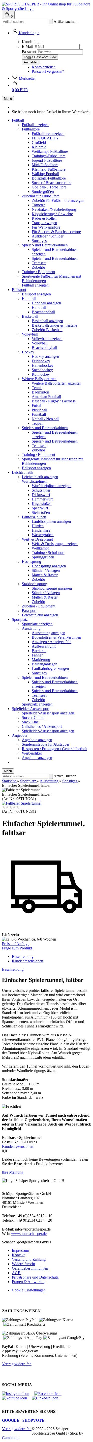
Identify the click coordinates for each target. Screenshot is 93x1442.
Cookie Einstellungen (29, 1290)
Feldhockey (41, 361)
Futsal (36, 405)
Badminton (40, 392)
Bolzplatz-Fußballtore (49, 178)
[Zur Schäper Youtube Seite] (17, 1398)
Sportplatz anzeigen (37, 624)
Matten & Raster (45, 575)
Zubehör (38, 267)
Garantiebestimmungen (30, 1268)
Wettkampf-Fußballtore (50, 151)
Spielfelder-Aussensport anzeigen (48, 713)
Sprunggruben (43, 557)
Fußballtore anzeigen (48, 133)
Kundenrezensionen (27, 961)
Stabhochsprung (34, 584)
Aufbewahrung (44, 646)
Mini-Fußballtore (45, 165)
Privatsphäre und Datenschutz (35, 1277)
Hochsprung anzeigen (49, 566)
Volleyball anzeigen (47, 339)
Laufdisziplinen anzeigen (51, 521)
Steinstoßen (41, 512)
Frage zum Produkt (17, 948)
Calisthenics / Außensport (42, 726)
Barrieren (39, 651)
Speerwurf (40, 508)
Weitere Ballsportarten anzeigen (56, 383)
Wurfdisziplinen (34, 481)
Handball (29, 298)
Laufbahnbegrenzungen (50, 668)
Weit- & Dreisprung (37, 539)
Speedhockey (42, 370)
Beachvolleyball (44, 347)
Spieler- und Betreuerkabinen (45, 245)
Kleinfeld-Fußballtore (48, 169)
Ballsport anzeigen (36, 294)
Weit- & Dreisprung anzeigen (55, 544)
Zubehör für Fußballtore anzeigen (58, 200)
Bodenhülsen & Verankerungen (56, 637)
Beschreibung (22, 956)
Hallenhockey (43, 365)
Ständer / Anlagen (46, 570)
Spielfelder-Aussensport (30, 709)
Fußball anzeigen (35, 125)
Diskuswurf (41, 495)
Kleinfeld (39, 147)
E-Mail (27, 46)
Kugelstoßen (42, 503)
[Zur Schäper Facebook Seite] (50, 1393)
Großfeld (39, 142)
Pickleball (39, 410)
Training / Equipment (38, 272)
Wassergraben (43, 535)
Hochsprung (31, 561)
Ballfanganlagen (44, 664)
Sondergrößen (43, 191)
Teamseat (39, 263)
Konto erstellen (44, 67)
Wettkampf (40, 548)
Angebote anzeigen (37, 740)
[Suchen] (51, 21)
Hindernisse (41, 530)
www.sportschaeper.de (29, 1234)
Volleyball (30, 334)
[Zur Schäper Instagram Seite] (18, 1393)
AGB (16, 1273)
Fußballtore (31, 129)
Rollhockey (41, 374)
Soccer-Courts (33, 717)
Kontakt (18, 1255)
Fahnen (37, 655)
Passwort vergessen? (48, 71)
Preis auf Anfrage (15, 944)
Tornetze (38, 205)
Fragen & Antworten (28, 1282)
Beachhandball (43, 312)
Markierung (41, 659)
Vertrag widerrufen (16, 1364)
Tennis (37, 388)
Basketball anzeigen (47, 321)
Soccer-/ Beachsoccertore (51, 183)
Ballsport (19, 290)
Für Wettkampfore (46, 227)
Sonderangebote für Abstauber (45, 744)
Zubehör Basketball (47, 330)
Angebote (19, 735)
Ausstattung (31, 628)
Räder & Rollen (44, 218)
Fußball (18, 120)
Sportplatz (20, 619)
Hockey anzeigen (45, 356)
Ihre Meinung (12, 1172)
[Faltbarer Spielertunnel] (21, 803)
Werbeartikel (32, 753)
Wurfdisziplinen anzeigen (51, 486)
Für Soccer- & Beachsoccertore (56, 232)
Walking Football (45, 174)
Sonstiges (39, 240)
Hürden (38, 526)
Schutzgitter (41, 490)
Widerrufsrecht (23, 1264)
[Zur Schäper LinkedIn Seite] (47, 1398)
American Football (46, 396)
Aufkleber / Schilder (47, 236)
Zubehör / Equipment (38, 606)
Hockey (28, 352)
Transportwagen (44, 223)
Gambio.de (10, 1438)
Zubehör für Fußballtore (41, 196)
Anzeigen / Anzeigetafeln (51, 642)
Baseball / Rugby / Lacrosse (54, 401)
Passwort (29, 52)
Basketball (30, 316)
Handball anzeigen (46, 303)
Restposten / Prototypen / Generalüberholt (54, 749)
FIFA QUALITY (45, 138)
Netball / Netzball (45, 419)
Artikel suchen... (66, 21)
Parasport (29, 610)
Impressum (20, 1250)
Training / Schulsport (48, 553)
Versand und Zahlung (29, 1259)
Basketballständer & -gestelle (54, 325)
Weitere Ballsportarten (39, 379)
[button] (25, 33)
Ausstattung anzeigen (48, 633)
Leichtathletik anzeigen (40, 477)
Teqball (37, 423)
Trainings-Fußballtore (48, 156)
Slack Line (30, 722)
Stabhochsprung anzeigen (52, 588)
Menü (8, 99)
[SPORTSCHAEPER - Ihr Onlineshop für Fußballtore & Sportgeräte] (46, 8)
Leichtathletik (22, 472)
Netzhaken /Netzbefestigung (54, 209)
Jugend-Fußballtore (47, 160)
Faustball (39, 414)
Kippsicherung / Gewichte (52, 214)
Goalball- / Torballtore (49, 187)
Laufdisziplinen (34, 517)
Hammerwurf (42, 499)
